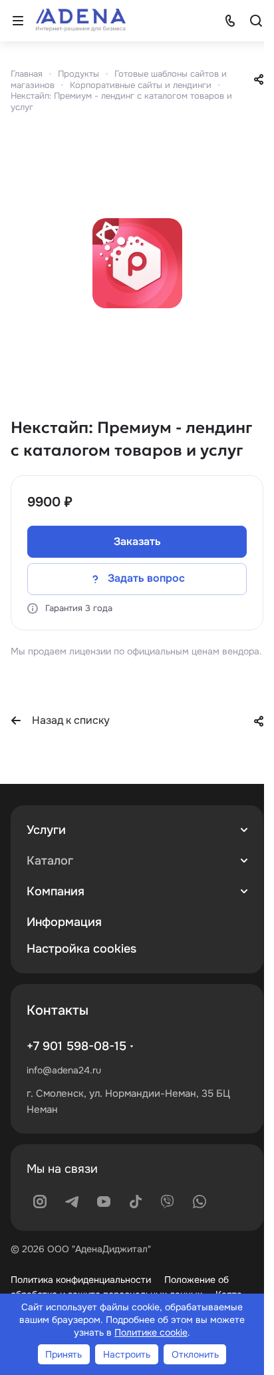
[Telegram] (72, 1201)
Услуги (46, 830)
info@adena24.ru (64, 1070)
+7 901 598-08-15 (76, 1046)
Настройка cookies (81, 948)
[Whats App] (199, 1201)
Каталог (50, 860)
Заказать (137, 541)
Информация (64, 922)
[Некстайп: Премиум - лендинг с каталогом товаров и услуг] (137, 263)
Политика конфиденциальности (81, 1280)
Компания (55, 891)
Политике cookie (151, 1332)
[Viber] (167, 1201)
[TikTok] (135, 1201)
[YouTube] (103, 1201)
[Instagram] (40, 1201)
